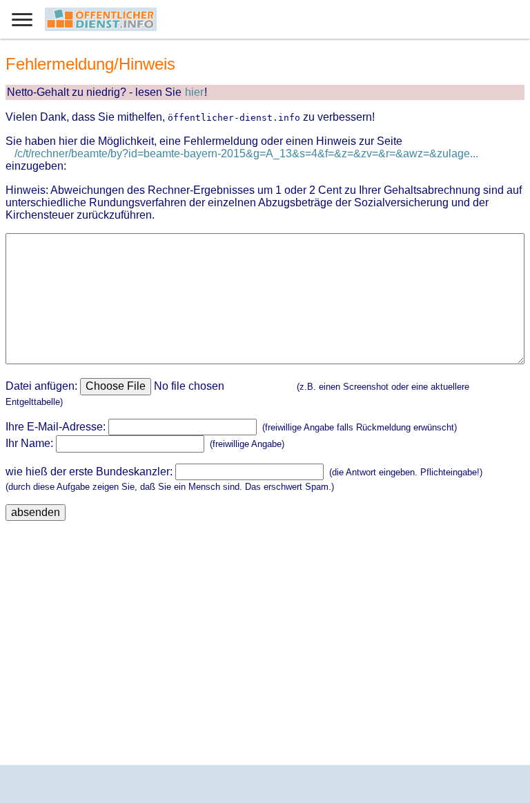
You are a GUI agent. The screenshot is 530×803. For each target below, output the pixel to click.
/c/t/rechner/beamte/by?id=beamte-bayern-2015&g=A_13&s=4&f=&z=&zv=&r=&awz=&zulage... (246, 153)
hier (194, 92)
